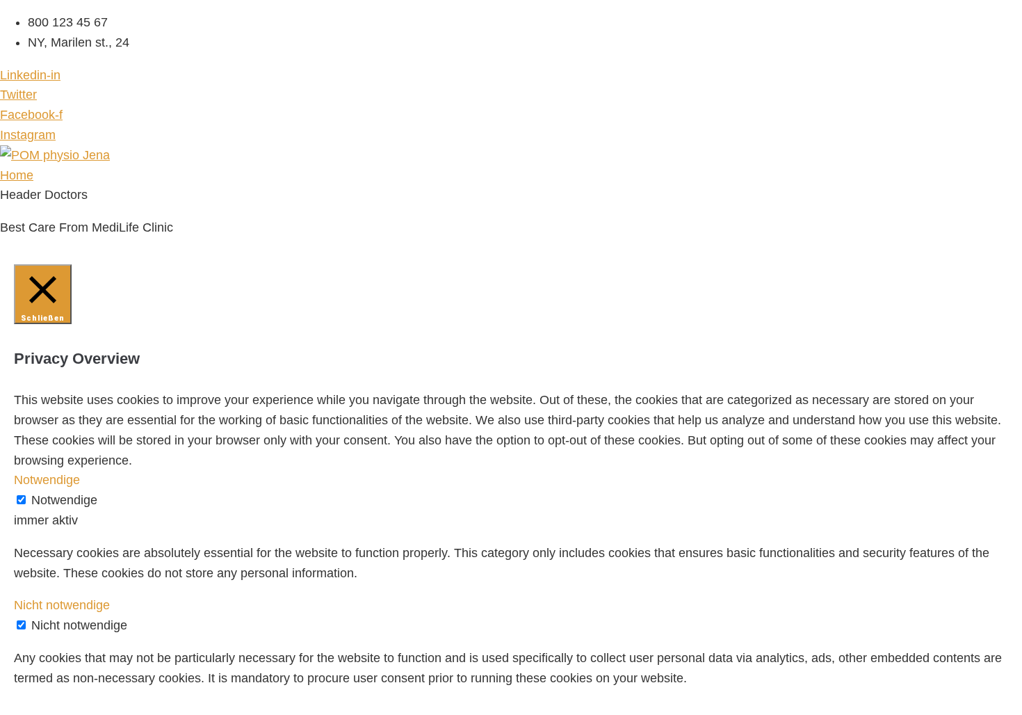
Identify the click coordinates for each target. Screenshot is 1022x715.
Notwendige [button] (47, 480)
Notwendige (64, 500)
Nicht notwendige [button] (62, 605)
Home (16, 175)
